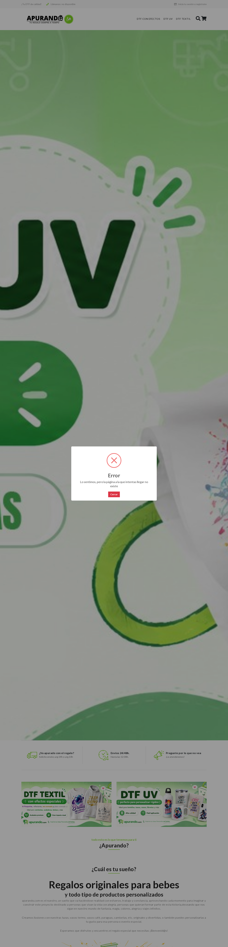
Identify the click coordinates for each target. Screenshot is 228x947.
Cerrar (114, 494)
